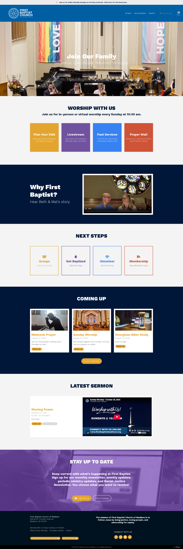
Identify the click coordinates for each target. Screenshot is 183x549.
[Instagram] (121, 537)
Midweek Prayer (43, 334)
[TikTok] (130, 537)
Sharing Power (42, 409)
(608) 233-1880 (69, 538)
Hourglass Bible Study (131, 334)
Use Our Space (140, 13)
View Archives (102, 498)
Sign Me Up (83, 498)
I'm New (128, 13)
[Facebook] (116, 537)
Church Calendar (92, 361)
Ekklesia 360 (177, 547)
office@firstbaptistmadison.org (44, 538)
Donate (152, 13)
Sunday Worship (85, 334)
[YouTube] (125, 537)
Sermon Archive (49, 424)
